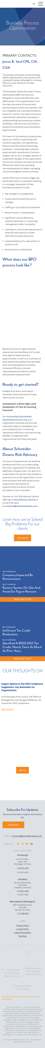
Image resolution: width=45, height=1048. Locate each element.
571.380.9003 (23, 913)
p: (17, 868)
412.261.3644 (23, 868)
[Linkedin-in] (27, 844)
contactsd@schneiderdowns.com (21, 506)
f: (17, 872)
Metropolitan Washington (22, 901)
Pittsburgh (22, 855)
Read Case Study (22, 599)
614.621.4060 (23, 891)
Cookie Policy (22, 929)
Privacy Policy (22, 925)
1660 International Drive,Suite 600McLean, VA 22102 (22, 907)
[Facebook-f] (18, 844)
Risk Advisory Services (25, 499)
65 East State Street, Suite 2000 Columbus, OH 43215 (22, 885)
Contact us (7, 391)
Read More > (7, 709)
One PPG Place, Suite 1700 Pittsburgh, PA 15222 (22, 861)
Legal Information (22, 932)
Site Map (22, 936)
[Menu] (40, 4)
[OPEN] (34, 3)
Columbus (22, 879)
